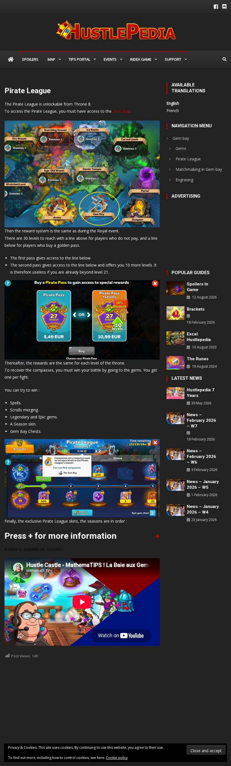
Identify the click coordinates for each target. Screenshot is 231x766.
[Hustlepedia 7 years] (175, 392)
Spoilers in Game (197, 286)
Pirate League (188, 159)
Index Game (140, 59)
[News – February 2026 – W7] (175, 417)
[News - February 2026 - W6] (175, 453)
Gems (181, 148)
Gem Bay (121, 111)
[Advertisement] (82, 703)
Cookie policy (117, 757)
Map (51, 59)
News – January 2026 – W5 (203, 484)
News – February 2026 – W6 (201, 456)
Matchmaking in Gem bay (199, 169)
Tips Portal (79, 59)
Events (110, 59)
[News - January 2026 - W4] (175, 509)
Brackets (196, 309)
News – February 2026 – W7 (201, 420)
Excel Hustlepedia (199, 336)
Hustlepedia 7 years (200, 392)
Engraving (184, 179)
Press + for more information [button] (61, 536)
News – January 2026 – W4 (203, 509)
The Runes (197, 358)
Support (173, 59)
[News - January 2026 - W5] (175, 484)
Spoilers (30, 59)
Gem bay (181, 138)
